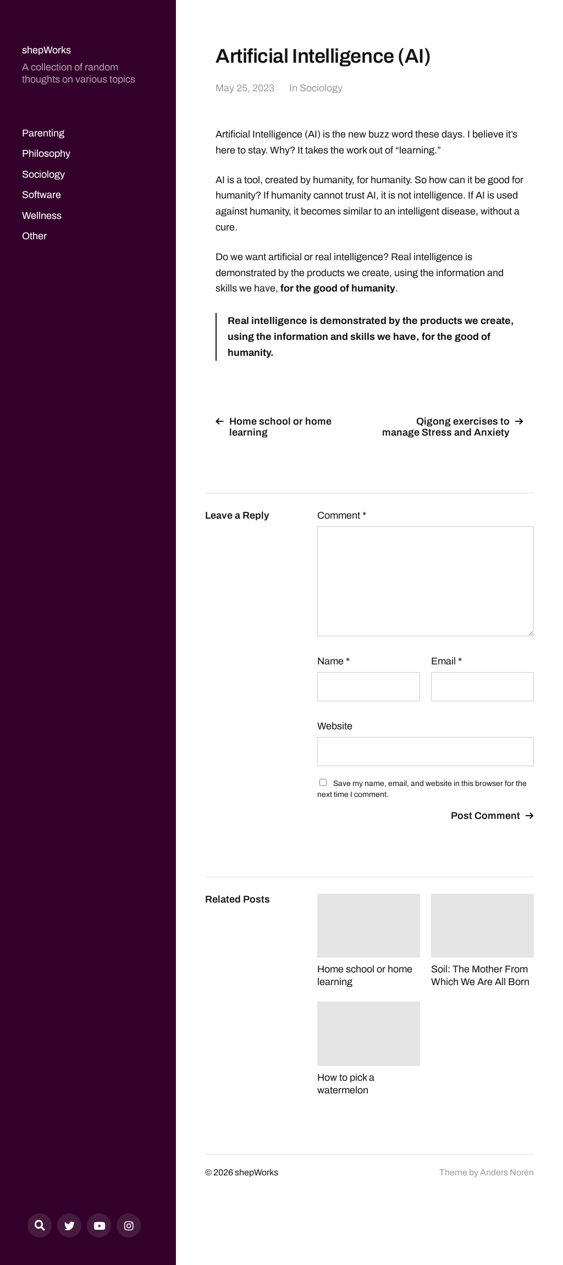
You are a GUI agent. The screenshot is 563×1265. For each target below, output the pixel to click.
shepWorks (46, 50)
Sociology (43, 174)
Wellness (42, 215)
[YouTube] (99, 1225)
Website (334, 726)
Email (446, 661)
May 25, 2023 (245, 88)
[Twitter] (69, 1225)
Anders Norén (507, 1172)
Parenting (43, 133)
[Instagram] (129, 1225)
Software (41, 194)
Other (34, 235)
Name (333, 661)
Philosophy (46, 153)
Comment (341, 515)
